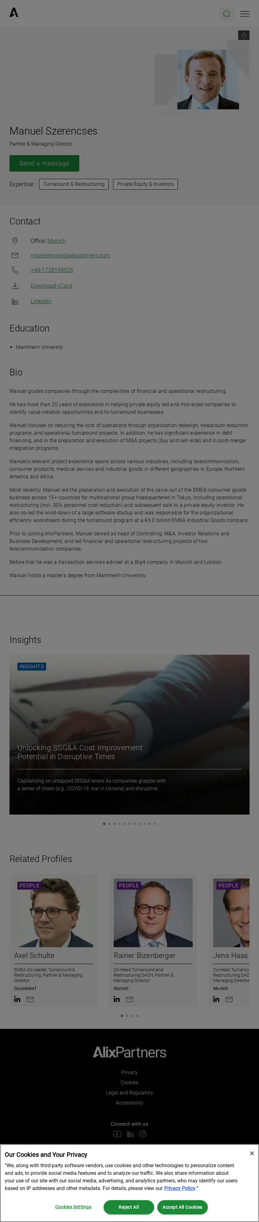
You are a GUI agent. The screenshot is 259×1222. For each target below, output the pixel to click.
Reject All (129, 1207)
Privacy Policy (180, 1188)
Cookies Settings (73, 1207)
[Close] (252, 1153)
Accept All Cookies (182, 1207)
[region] (129, 1183)
